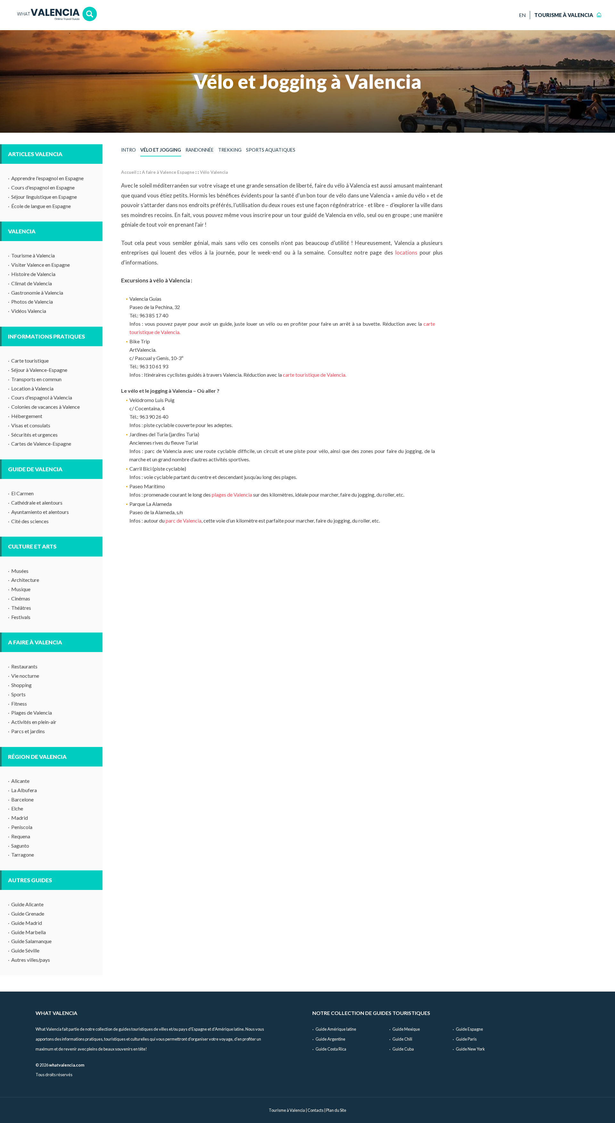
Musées (20, 571)
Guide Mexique (406, 1029)
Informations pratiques (46, 336)
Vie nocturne (25, 676)
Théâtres (21, 608)
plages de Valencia (232, 494)
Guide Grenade (27, 913)
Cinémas (20, 598)
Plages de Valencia (31, 712)
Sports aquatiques (270, 150)
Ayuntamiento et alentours (40, 512)
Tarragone (22, 854)
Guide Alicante (27, 904)
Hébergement (26, 416)
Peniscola (21, 827)
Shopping (21, 685)
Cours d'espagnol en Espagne (43, 187)
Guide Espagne (469, 1029)
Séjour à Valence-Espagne (39, 370)
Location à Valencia (32, 388)
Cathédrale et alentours (36, 502)
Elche (17, 808)
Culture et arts (32, 546)
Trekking (230, 150)
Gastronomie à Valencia (37, 292)
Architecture (25, 580)
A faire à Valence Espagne (168, 172)
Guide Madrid (26, 923)
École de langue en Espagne (41, 206)
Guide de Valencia (35, 469)
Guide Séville (25, 950)
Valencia (22, 231)
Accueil (128, 172)
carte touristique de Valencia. (314, 375)
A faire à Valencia (35, 642)
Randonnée (199, 150)
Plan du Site (336, 1110)
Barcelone (22, 799)
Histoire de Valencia (33, 274)
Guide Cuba (403, 1049)
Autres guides (30, 880)
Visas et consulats (30, 425)
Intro (128, 150)
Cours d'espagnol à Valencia (41, 397)
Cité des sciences (30, 521)
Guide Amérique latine (336, 1029)
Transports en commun (36, 379)
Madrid (19, 818)
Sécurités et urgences (34, 435)
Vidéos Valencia (28, 311)
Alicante (20, 781)
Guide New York (470, 1049)
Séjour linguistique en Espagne (44, 197)
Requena (20, 836)
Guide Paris (466, 1039)
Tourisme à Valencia (33, 255)
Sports (18, 694)
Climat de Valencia (31, 283)
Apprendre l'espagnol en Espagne (47, 178)
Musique (20, 589)
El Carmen (22, 493)
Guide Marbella (28, 932)
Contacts (316, 1110)
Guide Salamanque (31, 941)
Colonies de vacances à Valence (45, 407)
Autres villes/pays (30, 960)
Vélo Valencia (214, 172)
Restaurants (24, 666)
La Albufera (24, 790)
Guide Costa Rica (331, 1049)
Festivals (20, 617)
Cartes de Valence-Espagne (41, 443)
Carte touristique (30, 360)
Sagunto (20, 845)
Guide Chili (402, 1039)
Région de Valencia (37, 756)
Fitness (19, 703)
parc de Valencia (183, 520)
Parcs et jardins (28, 731)
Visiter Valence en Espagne (40, 265)
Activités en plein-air (33, 722)
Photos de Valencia (32, 301)
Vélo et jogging (160, 150)
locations (406, 252)
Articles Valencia (35, 154)
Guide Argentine (330, 1039)
